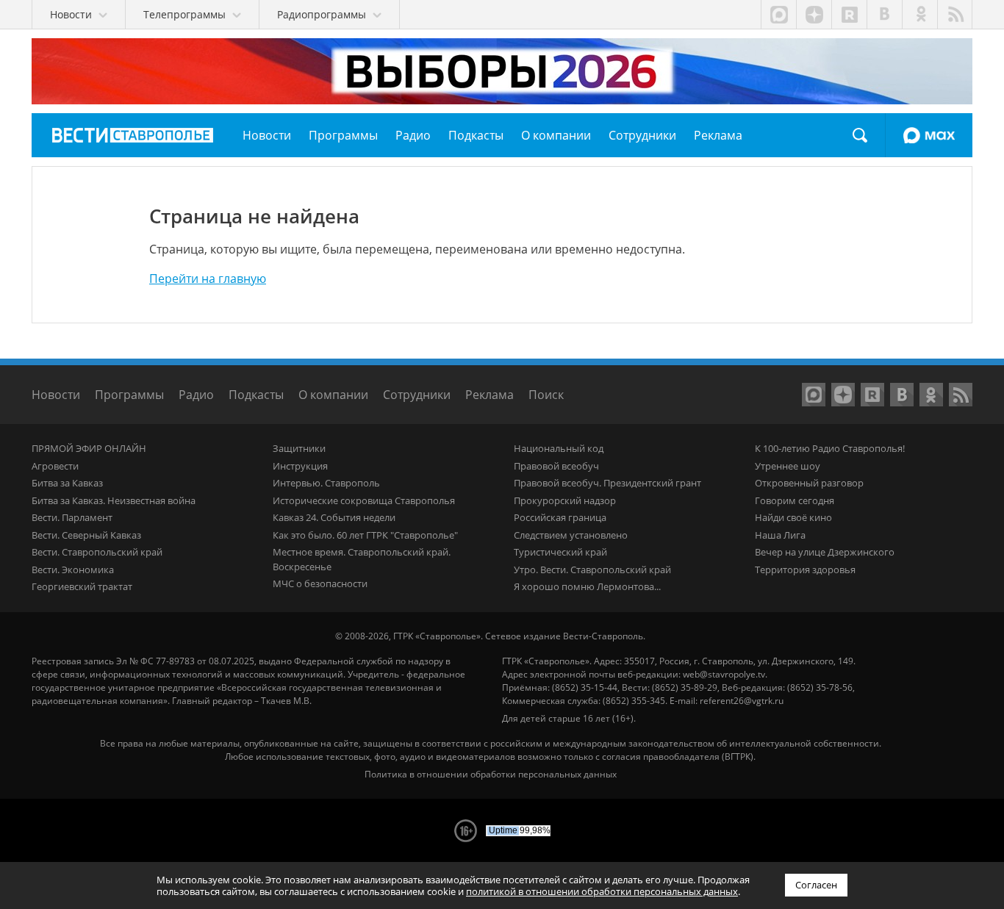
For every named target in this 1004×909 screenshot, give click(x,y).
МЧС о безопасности (320, 583)
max (778, 14)
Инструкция (300, 466)
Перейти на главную (207, 278)
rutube (849, 14)
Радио (196, 395)
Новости (56, 395)
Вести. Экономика (73, 569)
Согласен (816, 884)
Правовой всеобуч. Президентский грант (607, 482)
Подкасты (256, 395)
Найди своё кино (793, 517)
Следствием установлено (571, 535)
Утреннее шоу (787, 466)
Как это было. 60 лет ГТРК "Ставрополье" (365, 535)
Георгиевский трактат (82, 586)
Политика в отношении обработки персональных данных (491, 774)
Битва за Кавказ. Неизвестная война (114, 500)
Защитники (299, 448)
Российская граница (560, 517)
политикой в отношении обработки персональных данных (602, 891)
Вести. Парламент (72, 517)
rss (954, 14)
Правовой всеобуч (556, 466)
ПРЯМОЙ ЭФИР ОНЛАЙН (89, 448)
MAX (929, 135)
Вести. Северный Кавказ (86, 535)
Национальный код (558, 448)
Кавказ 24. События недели (334, 517)
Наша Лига (780, 535)
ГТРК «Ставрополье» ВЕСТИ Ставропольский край (132, 135)
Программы (129, 395)
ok (919, 14)
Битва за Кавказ (67, 482)
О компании (333, 395)
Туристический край (560, 551)
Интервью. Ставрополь (326, 482)
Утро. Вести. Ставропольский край (592, 569)
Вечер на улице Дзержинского (824, 551)
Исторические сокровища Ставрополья (364, 500)
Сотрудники (417, 395)
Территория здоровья (805, 569)
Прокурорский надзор (565, 500)
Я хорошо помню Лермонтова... (587, 586)
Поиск (860, 135)
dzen (813, 14)
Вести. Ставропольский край (97, 551)
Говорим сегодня (794, 500)
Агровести (55, 466)
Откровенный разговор (809, 482)
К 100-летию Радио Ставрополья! (830, 448)
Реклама (489, 395)
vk (884, 14)
